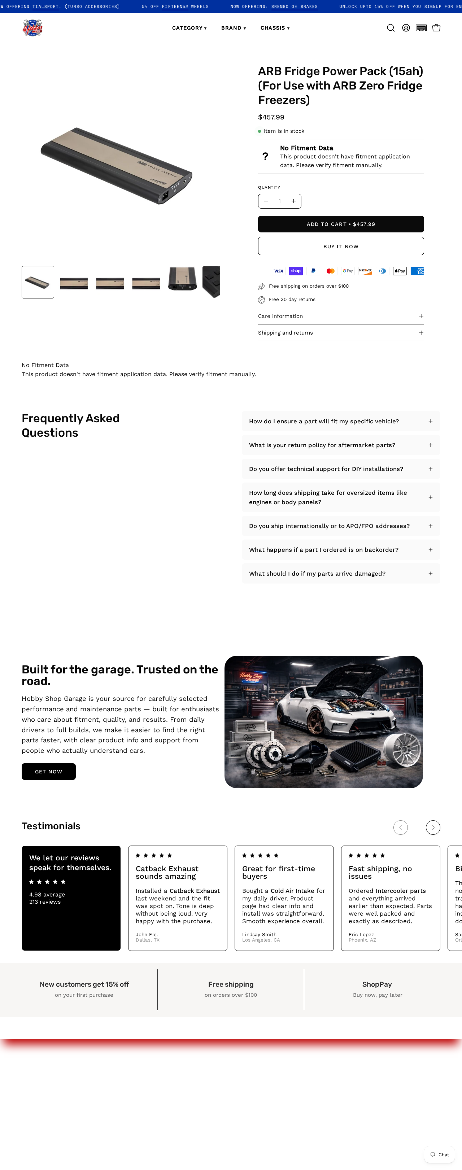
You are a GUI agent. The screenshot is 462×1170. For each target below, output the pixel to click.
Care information (280, 316)
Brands (263, 1078)
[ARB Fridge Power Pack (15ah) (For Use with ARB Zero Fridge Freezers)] (38, 282)
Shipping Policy (361, 1103)
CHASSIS (275, 28)
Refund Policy (359, 1091)
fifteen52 (195, 6)
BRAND (233, 28)
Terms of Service (364, 1116)
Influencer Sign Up (280, 1103)
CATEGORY (189, 28)
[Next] (433, 827)
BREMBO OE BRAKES (314, 6)
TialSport (65, 6)
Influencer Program (281, 1091)
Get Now (49, 771)
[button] (421, 27)
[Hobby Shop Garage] (32, 28)
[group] (231, 898)
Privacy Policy (359, 1078)
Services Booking (278, 1116)
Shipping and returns (285, 332)
